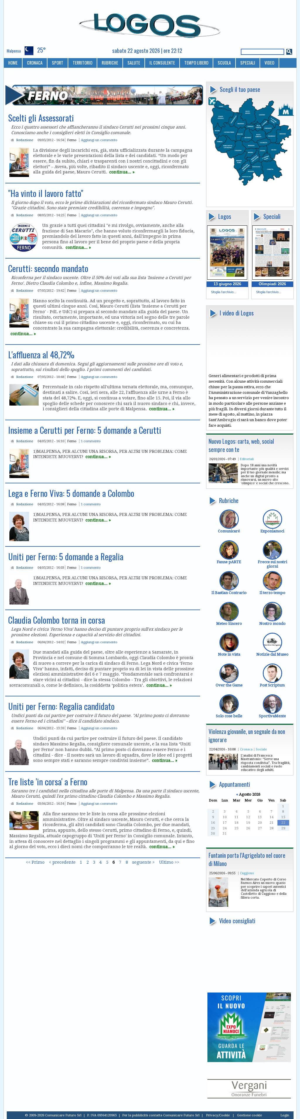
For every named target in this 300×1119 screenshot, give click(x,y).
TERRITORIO (82, 63)
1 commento (91, 441)
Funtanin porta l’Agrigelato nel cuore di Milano (247, 859)
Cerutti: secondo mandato (48, 268)
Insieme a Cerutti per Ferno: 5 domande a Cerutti (84, 430)
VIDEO (269, 63)
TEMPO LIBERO (196, 63)
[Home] (150, 23)
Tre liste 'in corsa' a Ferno (47, 781)
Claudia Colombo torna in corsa (56, 620)
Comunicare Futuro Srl (181, 1115)
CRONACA (34, 63)
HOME (13, 63)
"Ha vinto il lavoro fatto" (45, 193)
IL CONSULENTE (162, 63)
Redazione (24, 140)
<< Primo (35, 862)
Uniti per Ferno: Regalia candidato (61, 706)
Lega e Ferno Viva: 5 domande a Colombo (71, 493)
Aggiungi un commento (99, 140)
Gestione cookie (249, 1115)
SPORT (57, 63)
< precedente (62, 862)
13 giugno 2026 (227, 284)
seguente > (143, 862)
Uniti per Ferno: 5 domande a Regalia (65, 556)
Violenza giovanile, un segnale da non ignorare (247, 735)
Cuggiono (247, 873)
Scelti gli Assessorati (41, 118)
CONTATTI (16, 72)
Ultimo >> (169, 862)
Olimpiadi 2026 (272, 284)
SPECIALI (247, 63)
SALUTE (133, 63)
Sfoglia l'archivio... (223, 292)
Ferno (71, 140)
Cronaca (246, 749)
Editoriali (247, 459)
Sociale (261, 749)
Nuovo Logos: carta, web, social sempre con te (241, 445)
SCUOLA (224, 63)
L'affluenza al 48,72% (41, 354)
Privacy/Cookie (218, 1115)
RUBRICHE (110, 63)
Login (284, 1115)
